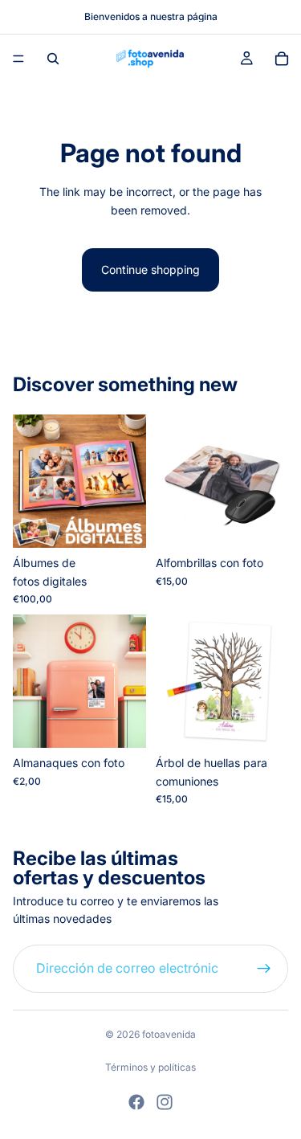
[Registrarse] (264, 969)
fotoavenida (169, 1034)
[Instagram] (164, 1102)
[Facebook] (136, 1102)
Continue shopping (150, 269)
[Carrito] (281, 58)
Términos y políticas (150, 1067)
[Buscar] (53, 58)
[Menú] (18, 58)
